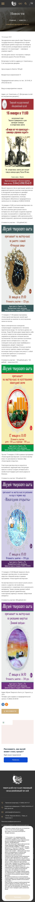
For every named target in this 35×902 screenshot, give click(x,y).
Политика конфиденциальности (11, 821)
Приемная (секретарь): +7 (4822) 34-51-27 (17, 802)
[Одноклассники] (6, 704)
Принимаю (17, 897)
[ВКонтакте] (3, 704)
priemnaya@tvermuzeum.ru (12, 812)
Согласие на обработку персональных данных (15, 825)
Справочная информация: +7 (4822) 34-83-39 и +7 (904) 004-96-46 (18, 807)
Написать (15, 760)
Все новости (11, 711)
